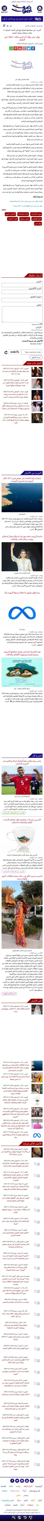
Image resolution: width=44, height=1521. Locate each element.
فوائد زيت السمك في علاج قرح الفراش (16, 1302)
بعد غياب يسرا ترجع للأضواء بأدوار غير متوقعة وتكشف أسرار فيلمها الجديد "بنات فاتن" (15, 420)
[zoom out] (11, 25)
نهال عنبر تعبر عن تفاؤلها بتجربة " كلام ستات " (27, 206)
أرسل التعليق (36, 357)
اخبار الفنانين (36, 219)
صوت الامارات (36, 214)
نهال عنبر (25, 85)
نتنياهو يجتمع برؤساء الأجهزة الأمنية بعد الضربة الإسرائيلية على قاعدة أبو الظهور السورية (15, 1114)
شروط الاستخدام (37, 330)
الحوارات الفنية (30, 26)
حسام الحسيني (29, 188)
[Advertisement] (22, 250)
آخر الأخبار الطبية (9, 994)
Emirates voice (23, 214)
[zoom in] (4, 25)
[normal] (7, 25)
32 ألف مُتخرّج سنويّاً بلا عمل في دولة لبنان (15, 1394)
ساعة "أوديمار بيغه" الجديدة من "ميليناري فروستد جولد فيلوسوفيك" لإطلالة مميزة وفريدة (15, 1281)
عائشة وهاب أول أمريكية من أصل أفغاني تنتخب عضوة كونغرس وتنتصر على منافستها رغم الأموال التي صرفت (15, 1125)
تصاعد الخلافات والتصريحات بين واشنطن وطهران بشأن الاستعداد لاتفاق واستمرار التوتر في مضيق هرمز (15, 1067)
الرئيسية (40, 26)
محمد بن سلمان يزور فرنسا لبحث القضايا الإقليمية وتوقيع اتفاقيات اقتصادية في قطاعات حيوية (15, 1090)
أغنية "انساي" (12, 219)
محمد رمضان (24, 219)
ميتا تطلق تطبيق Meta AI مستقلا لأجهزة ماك (22, 593)
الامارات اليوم (10, 214)
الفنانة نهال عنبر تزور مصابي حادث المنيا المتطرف (26, 201)
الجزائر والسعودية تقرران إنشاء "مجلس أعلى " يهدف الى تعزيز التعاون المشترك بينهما (15, 1466)
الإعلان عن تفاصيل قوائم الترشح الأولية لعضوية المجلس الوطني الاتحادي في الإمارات (15, 1177)
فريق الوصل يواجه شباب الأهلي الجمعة (15, 1348)
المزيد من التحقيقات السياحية (13, 813)
